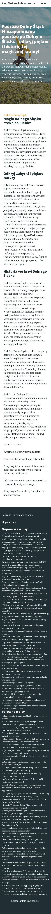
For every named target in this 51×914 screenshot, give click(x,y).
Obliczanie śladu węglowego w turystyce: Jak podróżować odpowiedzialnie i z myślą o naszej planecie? (23, 842)
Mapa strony (9, 522)
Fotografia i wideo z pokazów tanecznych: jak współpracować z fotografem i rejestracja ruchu (24, 546)
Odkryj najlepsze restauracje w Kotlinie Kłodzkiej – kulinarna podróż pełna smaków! (25, 829)
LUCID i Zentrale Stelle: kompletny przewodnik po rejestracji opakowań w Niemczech (24, 595)
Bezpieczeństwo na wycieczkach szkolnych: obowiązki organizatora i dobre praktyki (21, 649)
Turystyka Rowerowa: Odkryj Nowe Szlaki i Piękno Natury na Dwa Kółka (24, 800)
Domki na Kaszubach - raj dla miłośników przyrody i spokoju (25, 881)
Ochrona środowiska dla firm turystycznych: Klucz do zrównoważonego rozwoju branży (25, 849)
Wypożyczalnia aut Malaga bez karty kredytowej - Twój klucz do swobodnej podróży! (24, 817)
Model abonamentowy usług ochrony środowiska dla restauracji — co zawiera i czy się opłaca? (24, 540)
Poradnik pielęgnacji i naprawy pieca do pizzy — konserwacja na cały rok (23, 626)
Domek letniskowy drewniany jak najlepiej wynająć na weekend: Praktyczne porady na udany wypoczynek (24, 788)
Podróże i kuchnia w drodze (18, 3)
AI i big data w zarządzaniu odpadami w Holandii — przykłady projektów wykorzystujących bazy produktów (25, 608)
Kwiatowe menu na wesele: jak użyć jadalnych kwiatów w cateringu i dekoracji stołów (22, 723)
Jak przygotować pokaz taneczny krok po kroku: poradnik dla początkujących (23, 552)
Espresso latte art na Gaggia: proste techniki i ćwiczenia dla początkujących (23, 583)
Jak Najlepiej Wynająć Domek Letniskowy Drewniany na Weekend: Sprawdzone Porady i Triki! (25, 794)
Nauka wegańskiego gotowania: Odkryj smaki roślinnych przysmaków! (22, 780)
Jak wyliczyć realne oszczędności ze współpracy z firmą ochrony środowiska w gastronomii (24, 534)
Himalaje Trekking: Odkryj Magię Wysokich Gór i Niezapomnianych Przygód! (24, 806)
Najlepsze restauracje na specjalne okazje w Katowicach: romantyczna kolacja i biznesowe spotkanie (23, 571)
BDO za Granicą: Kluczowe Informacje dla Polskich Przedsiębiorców (25, 666)
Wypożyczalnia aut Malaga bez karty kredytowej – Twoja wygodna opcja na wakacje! (24, 812)
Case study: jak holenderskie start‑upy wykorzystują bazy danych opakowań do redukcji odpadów (25, 615)
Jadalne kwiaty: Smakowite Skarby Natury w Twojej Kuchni (25, 717)
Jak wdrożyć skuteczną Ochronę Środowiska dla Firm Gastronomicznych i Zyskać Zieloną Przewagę (25, 872)
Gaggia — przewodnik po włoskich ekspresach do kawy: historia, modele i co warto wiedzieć (24, 589)
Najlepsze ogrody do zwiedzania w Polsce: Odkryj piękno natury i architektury (24, 701)
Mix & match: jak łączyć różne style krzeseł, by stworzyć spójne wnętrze (22, 661)
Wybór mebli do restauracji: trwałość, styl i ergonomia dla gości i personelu (21, 695)
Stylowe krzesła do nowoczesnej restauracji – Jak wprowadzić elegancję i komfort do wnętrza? (24, 655)
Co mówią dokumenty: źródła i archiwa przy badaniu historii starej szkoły (25, 734)
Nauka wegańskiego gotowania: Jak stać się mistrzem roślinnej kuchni (21, 774)
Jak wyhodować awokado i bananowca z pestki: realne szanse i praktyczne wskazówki (23, 746)
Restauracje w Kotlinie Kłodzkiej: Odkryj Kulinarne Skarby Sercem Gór (24, 823)
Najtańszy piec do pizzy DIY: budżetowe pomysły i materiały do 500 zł (24, 621)
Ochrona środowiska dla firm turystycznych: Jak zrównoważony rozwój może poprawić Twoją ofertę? (23, 857)
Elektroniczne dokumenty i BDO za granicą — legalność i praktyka (22, 672)
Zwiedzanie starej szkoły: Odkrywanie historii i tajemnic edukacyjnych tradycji (23, 728)
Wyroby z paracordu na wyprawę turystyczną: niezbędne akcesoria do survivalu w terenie (23, 886)
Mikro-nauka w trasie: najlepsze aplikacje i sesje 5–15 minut (25, 632)
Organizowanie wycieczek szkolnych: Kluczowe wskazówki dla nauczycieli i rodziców (23, 643)
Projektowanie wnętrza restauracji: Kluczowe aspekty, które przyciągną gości (23, 689)
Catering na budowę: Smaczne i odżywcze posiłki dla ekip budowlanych (24, 763)
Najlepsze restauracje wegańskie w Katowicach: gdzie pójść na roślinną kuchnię (24, 577)
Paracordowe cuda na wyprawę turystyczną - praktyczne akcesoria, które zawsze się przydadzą (25, 892)
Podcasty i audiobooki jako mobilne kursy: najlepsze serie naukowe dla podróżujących (25, 638)
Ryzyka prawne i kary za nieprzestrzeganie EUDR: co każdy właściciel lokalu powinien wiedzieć (24, 563)
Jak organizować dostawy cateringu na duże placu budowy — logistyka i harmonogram (24, 769)
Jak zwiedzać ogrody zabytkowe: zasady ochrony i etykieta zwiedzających (24, 707)
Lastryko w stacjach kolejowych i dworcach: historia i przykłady (25, 757)
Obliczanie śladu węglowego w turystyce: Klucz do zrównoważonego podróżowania (24, 835)
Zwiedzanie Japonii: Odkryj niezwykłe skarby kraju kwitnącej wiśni (24, 678)
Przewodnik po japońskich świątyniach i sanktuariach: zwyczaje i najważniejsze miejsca (23, 684)
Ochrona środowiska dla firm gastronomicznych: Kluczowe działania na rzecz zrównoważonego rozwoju (24, 865)
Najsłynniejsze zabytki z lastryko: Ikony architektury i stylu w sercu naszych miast (25, 751)
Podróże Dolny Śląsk (15, 115)
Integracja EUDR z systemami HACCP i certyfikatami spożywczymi (19, 557)
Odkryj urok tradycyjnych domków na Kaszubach (24, 877)
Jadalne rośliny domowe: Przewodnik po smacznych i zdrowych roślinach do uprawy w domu (25, 740)
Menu (43, 3)
